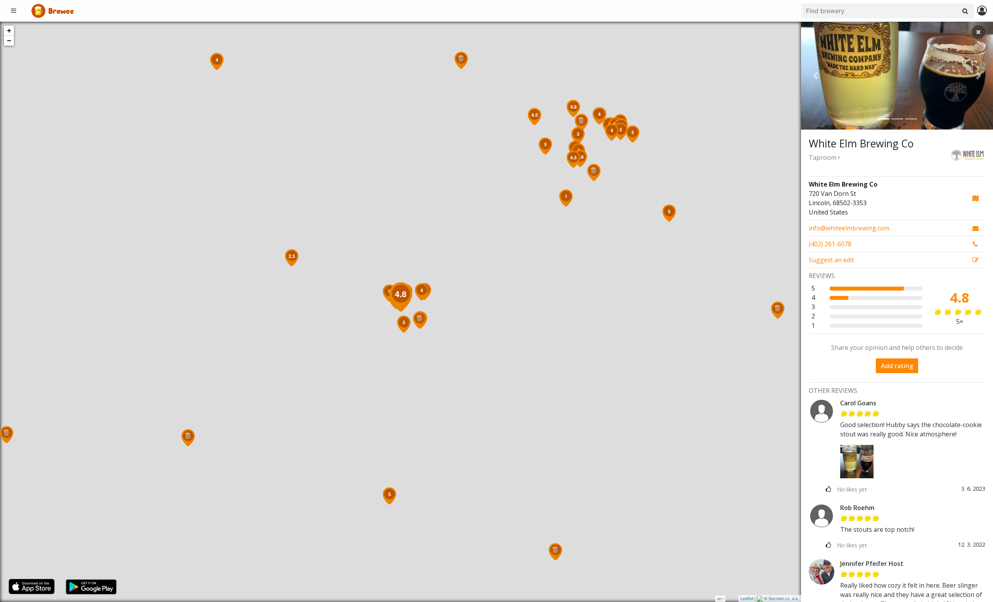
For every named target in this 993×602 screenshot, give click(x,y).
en (719, 599)
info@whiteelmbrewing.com (849, 228)
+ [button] (9, 30)
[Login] (982, 11)
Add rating (897, 366)
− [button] (9, 40)
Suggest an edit (831, 260)
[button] (815, 76)
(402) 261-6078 (830, 244)
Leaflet (746, 598)
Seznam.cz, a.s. (783, 598)
